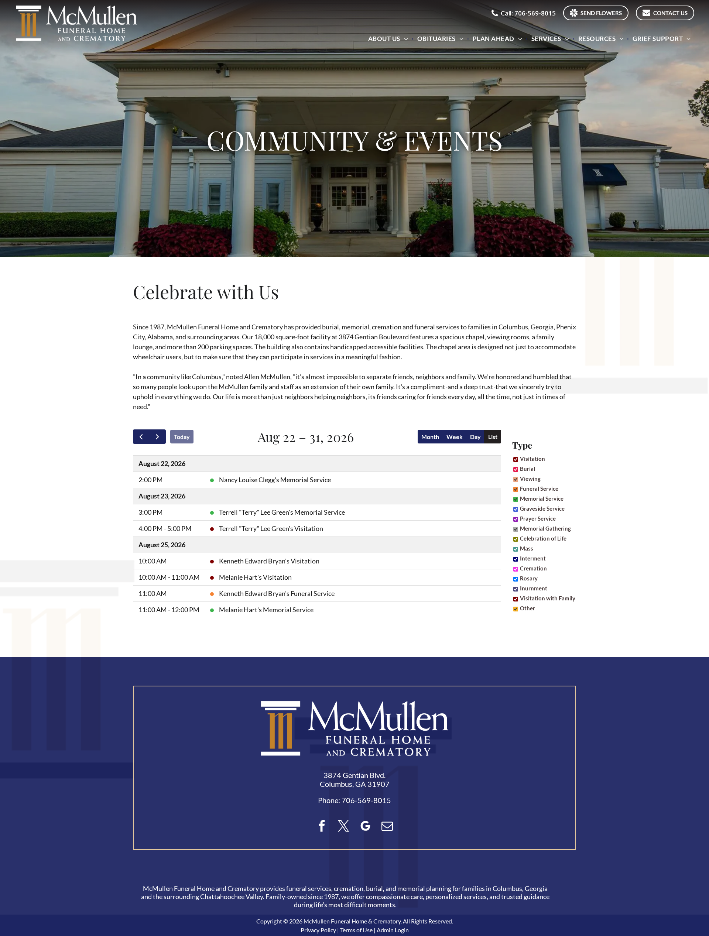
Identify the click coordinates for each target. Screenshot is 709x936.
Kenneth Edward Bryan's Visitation (269, 561)
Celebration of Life (543, 538)
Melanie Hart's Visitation (255, 577)
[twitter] (343, 826)
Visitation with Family (547, 598)
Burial (527, 468)
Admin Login (393, 929)
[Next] (157, 436)
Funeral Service (539, 488)
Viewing (530, 478)
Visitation (532, 458)
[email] (387, 826)
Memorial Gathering (545, 528)
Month (430, 436)
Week (454, 436)
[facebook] (322, 826)
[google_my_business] (365, 826)
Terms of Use (356, 929)
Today (182, 436)
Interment (533, 558)
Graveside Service (542, 508)
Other (527, 608)
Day (475, 436)
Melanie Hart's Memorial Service (266, 610)
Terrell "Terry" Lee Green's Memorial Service (282, 512)
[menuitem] (389, 38)
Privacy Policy (318, 929)
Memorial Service (542, 498)
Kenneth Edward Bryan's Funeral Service (277, 593)
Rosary (529, 578)
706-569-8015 (366, 800)
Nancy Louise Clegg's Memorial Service (275, 480)
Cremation (533, 568)
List (492, 436)
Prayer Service (538, 518)
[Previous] (141, 436)
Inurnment (533, 588)
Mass (526, 548)
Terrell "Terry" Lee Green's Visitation (271, 528)
